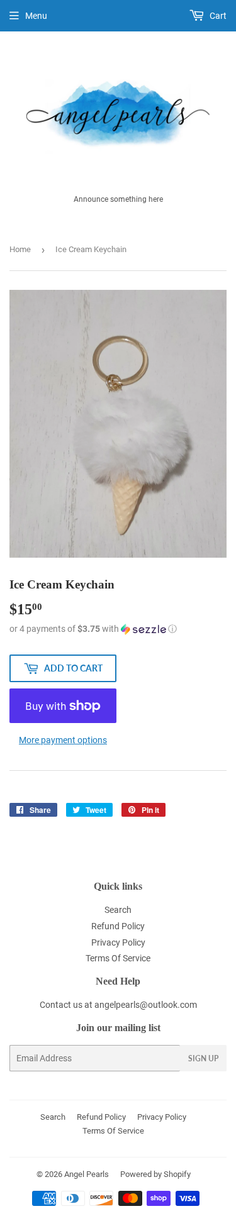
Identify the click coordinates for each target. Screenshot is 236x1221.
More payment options (63, 740)
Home (20, 249)
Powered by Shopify (155, 1174)
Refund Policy (118, 926)
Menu (36, 16)
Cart (217, 16)
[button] (118, 629)
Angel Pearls (86, 1174)
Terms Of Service (118, 958)
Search (118, 910)
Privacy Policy (118, 942)
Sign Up (203, 1058)
